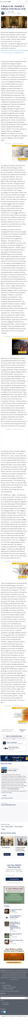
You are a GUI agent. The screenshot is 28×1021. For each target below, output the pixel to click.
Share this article (22, 730)
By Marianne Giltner (14, 912)
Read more (7, 854)
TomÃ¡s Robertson (7, 29)
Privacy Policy (6, 1004)
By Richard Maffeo (13, 936)
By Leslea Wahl (13, 943)
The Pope (3, 829)
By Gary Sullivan (13, 918)
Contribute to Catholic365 (8, 988)
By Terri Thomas (13, 931)
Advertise (5, 987)
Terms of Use (6, 1002)
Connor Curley (10, 11)
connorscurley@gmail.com (13, 788)
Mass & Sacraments (19, 826)
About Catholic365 (7, 985)
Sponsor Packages (12, 987)
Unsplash (12, 29)
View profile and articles (7, 798)
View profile (13, 13)
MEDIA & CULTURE (9, 826)
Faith (2, 826)
